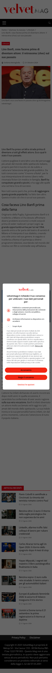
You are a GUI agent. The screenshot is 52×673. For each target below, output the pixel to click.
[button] (26, 326)
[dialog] (26, 337)
